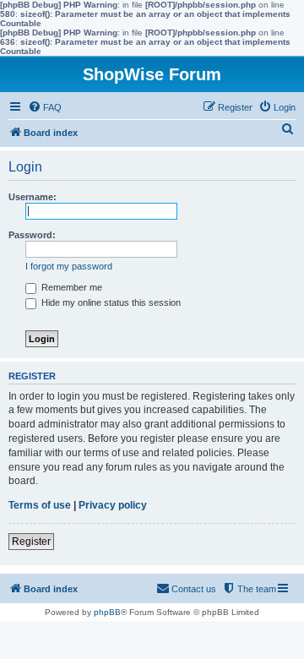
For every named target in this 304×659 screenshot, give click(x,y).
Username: (32, 197)
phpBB (107, 612)
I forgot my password (68, 266)
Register (31, 541)
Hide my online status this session (110, 302)
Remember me (70, 287)
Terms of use (39, 505)
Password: (32, 235)
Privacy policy (113, 505)
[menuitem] (45, 107)
